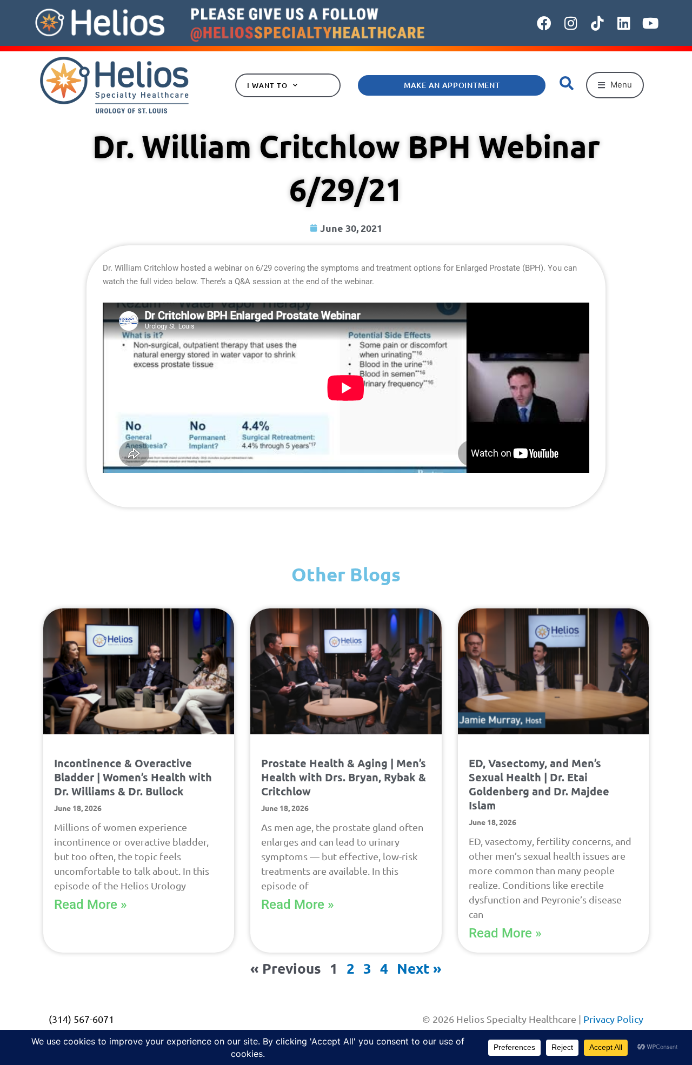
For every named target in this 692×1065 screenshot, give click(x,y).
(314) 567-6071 (81, 1018)
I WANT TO (267, 85)
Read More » (90, 904)
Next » (419, 968)
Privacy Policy (613, 1018)
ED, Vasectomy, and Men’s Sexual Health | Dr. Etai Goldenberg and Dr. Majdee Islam (539, 784)
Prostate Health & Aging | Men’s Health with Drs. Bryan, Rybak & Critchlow (343, 777)
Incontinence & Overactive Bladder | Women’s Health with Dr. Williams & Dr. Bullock (133, 777)
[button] (615, 85)
